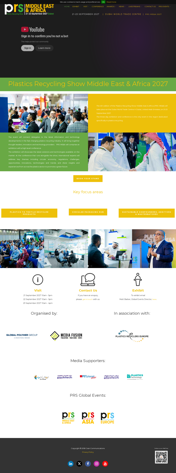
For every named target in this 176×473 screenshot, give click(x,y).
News (122, 6)
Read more (111, 2)
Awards (111, 6)
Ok (103, 2)
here (154, 299)
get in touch (87, 299)
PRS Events (164, 6)
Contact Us (150, 6)
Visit (85, 6)
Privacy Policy (88, 452)
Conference (98, 6)
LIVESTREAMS (135, 6)
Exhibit (76, 6)
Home (67, 6)
